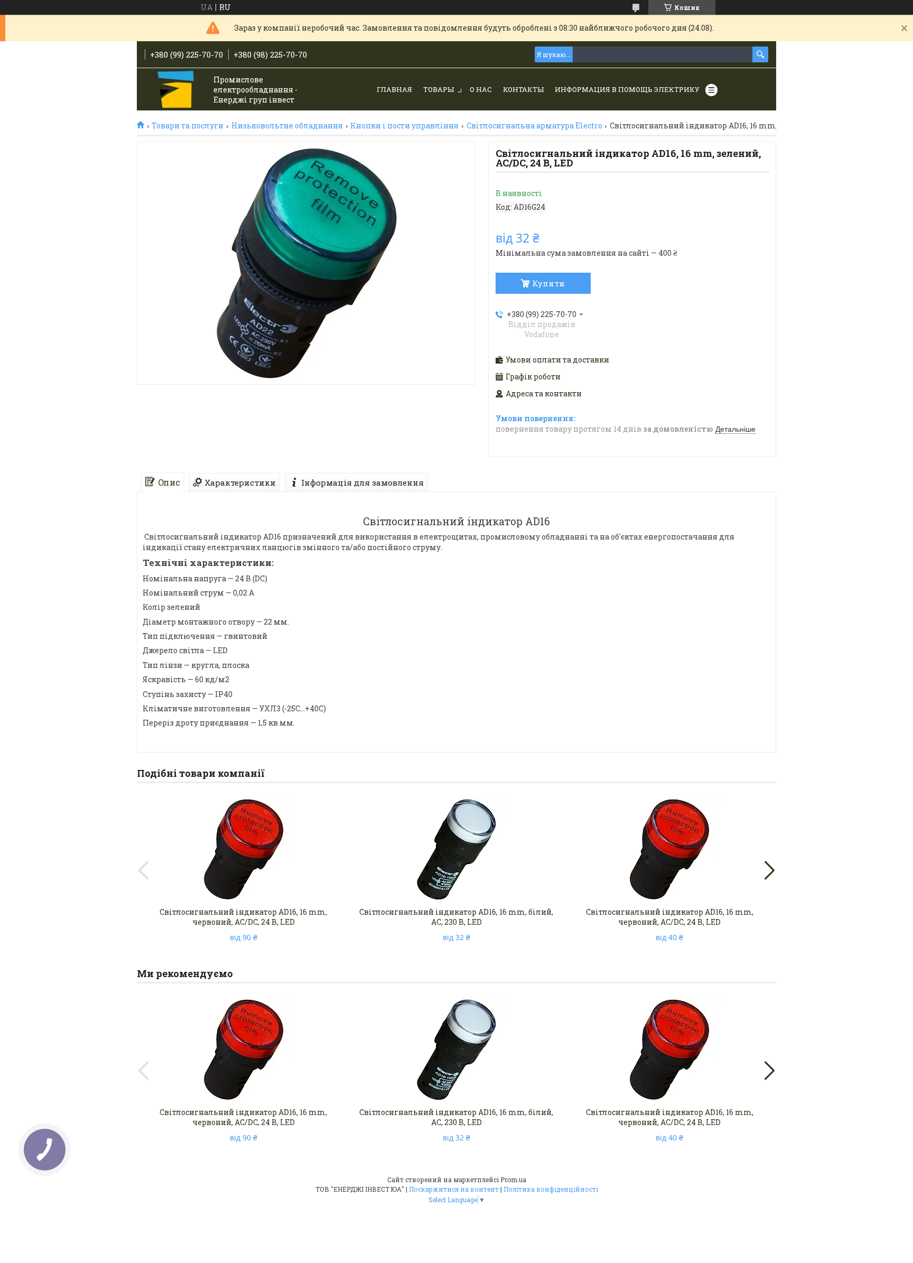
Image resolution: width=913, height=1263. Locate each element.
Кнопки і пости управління (404, 126)
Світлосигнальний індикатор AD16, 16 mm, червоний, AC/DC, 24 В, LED (243, 917)
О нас (481, 89)
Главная (394, 89)
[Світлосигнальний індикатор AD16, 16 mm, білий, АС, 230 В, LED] (456, 849)
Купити (548, 283)
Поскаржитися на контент (454, 1189)
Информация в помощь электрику (627, 89)
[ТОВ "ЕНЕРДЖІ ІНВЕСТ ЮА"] (177, 90)
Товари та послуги (187, 126)
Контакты (523, 89)
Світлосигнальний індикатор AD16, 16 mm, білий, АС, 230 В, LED (456, 917)
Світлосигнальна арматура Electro (534, 126)
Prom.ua (513, 1179)
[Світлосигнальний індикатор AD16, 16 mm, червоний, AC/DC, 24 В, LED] (243, 849)
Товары (438, 89)
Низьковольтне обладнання (287, 126)
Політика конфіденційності (551, 1189)
